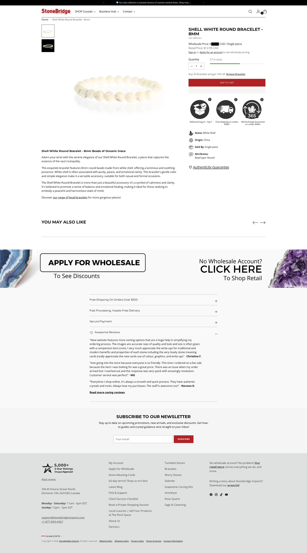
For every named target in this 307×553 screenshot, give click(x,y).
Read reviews (49, 479)
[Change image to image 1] (48, 31)
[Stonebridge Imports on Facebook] (211, 495)
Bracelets (170, 469)
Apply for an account (211, 52)
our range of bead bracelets (70, 197)
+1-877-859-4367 (52, 521)
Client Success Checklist (123, 499)
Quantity (194, 59)
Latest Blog (115, 487)
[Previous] (103, 2)
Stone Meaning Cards (122, 475)
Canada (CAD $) (52, 536)
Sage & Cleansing (175, 505)
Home (45, 19)
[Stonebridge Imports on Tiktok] (222, 495)
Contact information (173, 541)
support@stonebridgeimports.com (63, 517)
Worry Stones (173, 475)
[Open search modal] (250, 11)
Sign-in (192, 52)
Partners (114, 527)
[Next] (203, 2)
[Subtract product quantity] (201, 66)
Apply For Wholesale (121, 469)
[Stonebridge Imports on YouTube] (227, 495)
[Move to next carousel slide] (262, 222)
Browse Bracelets (235, 74)
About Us (114, 521)
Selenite (170, 481)
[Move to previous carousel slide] (255, 222)
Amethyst (171, 493)
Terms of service (153, 541)
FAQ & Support (118, 493)
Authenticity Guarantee (211, 167)
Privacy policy (137, 541)
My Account (116, 463)
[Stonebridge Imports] (56, 11)
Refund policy (105, 541)
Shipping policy (121, 541)
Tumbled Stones (175, 463)
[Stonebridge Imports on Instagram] (216, 495)
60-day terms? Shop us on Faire (128, 481)
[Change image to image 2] (48, 45)
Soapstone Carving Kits (179, 487)
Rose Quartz (172, 499)
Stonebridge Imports (69, 541)
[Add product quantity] (191, 66)
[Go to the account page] (257, 11)
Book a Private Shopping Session (129, 505)
